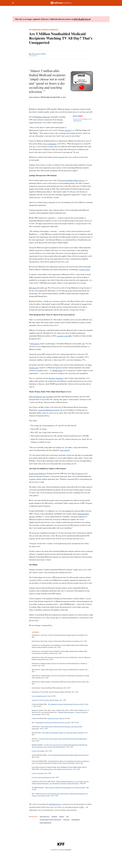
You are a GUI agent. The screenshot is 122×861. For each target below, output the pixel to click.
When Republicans (35, 396)
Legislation (66, 819)
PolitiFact (85, 119)
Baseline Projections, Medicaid (56, 718)
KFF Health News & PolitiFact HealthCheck (50, 819)
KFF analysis (35, 343)
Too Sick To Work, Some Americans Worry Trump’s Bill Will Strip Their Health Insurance (63, 739)
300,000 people (57, 370)
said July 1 (68, 130)
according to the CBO (64, 336)
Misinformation (76, 819)
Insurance (54, 816)
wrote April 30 (65, 450)
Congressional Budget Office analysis (71, 180)
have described (47, 396)
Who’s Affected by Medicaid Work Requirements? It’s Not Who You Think (65, 787)
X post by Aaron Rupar (38, 773)
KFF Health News (81, 19)
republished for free (77, 120)
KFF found (32, 288)
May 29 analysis (77, 473)
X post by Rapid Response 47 (39, 696)
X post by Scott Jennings (38, 751)
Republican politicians (42, 117)
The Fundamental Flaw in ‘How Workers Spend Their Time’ (56, 769)
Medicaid (61, 816)
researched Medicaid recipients (48, 410)
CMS (67, 816)
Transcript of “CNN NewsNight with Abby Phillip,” (45, 700)
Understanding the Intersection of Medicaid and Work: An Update (53, 722)
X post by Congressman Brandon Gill (42, 777)
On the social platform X (37, 473)
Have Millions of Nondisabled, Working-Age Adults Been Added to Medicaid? (63, 732)
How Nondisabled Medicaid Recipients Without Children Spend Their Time (68, 755)
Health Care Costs (44, 816)
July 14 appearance (50, 144)
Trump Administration (45, 822)
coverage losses (84, 269)
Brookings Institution (56, 378)
